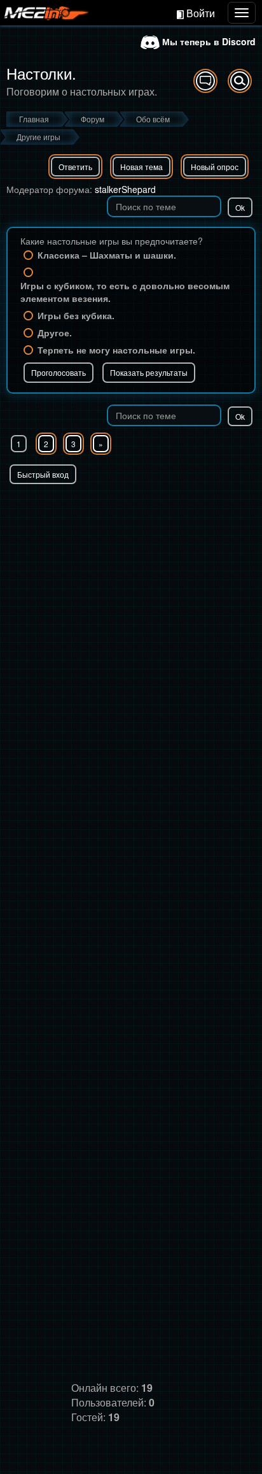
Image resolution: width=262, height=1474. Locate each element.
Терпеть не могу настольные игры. (116, 349)
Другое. (55, 332)
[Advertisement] (131, 621)
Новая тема (141, 166)
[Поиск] (239, 80)
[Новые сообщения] (205, 80)
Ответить (75, 166)
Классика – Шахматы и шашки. (107, 254)
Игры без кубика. (76, 315)
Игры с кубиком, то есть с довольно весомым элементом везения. (125, 291)
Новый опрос (214, 166)
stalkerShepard (125, 189)
